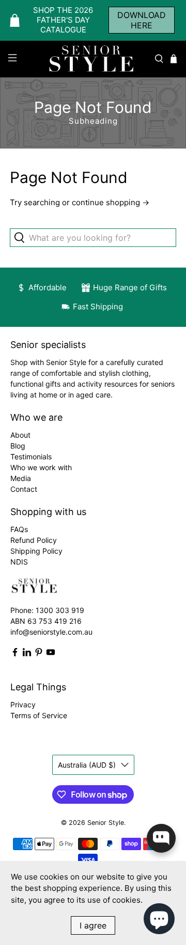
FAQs (19, 529)
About (20, 434)
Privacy (23, 704)
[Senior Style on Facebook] (15, 654)
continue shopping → (110, 202)
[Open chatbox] (161, 838)
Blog (17, 445)
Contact (23, 489)
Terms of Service (38, 715)
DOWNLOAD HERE (141, 20)
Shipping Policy (36, 550)
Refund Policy (33, 540)
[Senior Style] (93, 59)
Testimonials (31, 456)
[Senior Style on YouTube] (50, 654)
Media (20, 478)
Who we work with (41, 467)
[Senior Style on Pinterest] (38, 654)
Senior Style (105, 822)
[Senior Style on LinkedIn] (27, 654)
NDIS (19, 561)
